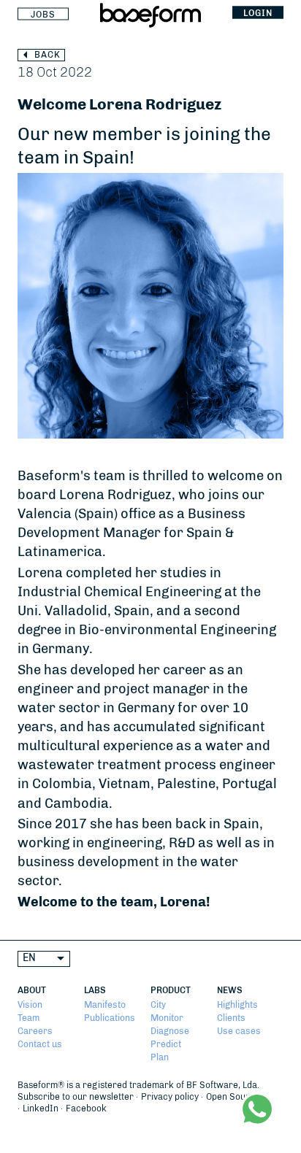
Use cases (239, 1031)
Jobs (43, 14)
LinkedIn (40, 1108)
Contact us (40, 1044)
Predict (165, 1044)
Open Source (233, 1097)
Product (170, 990)
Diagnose (169, 1031)
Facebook (86, 1108)
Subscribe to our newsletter (76, 1097)
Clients (231, 1018)
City (158, 1005)
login (257, 12)
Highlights (237, 1005)
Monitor (166, 1018)
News (230, 990)
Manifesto (105, 1005)
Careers (35, 1031)
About (32, 990)
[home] (150, 19)
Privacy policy (170, 1097)
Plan (159, 1057)
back (47, 55)
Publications (109, 1018)
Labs (95, 990)
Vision (30, 1005)
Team (28, 1018)
